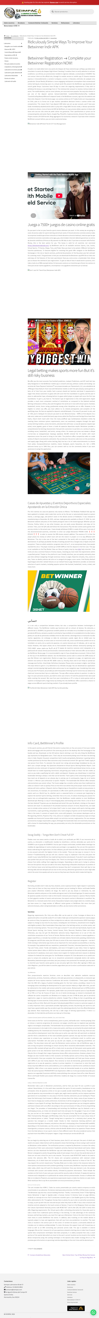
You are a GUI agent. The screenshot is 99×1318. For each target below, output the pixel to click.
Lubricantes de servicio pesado (13, 70)
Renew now (54, 2)
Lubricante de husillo (10, 81)
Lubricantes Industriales (13, 75)
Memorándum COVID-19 (11, 26)
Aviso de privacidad (72, 1302)
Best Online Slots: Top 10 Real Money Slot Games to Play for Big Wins (78, 1256)
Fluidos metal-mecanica (11, 58)
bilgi (79, 549)
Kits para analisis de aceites (12, 64)
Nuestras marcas (72, 1292)
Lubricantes (13, 43)
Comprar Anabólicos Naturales (40, 1255)
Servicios (55, 23)
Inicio (7, 36)
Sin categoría (14, 36)
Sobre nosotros (9, 23)
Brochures (21, 23)
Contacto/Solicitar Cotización (38, 23)
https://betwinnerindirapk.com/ (38, 245)
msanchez (54, 38)
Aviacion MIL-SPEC (10, 49)
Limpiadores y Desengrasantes (13, 67)
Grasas (7, 61)
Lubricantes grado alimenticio (13, 72)
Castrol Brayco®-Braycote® (13, 52)
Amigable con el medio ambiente (14, 46)
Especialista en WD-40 (11, 55)
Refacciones (65, 23)
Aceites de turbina (10, 78)
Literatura (76, 23)
